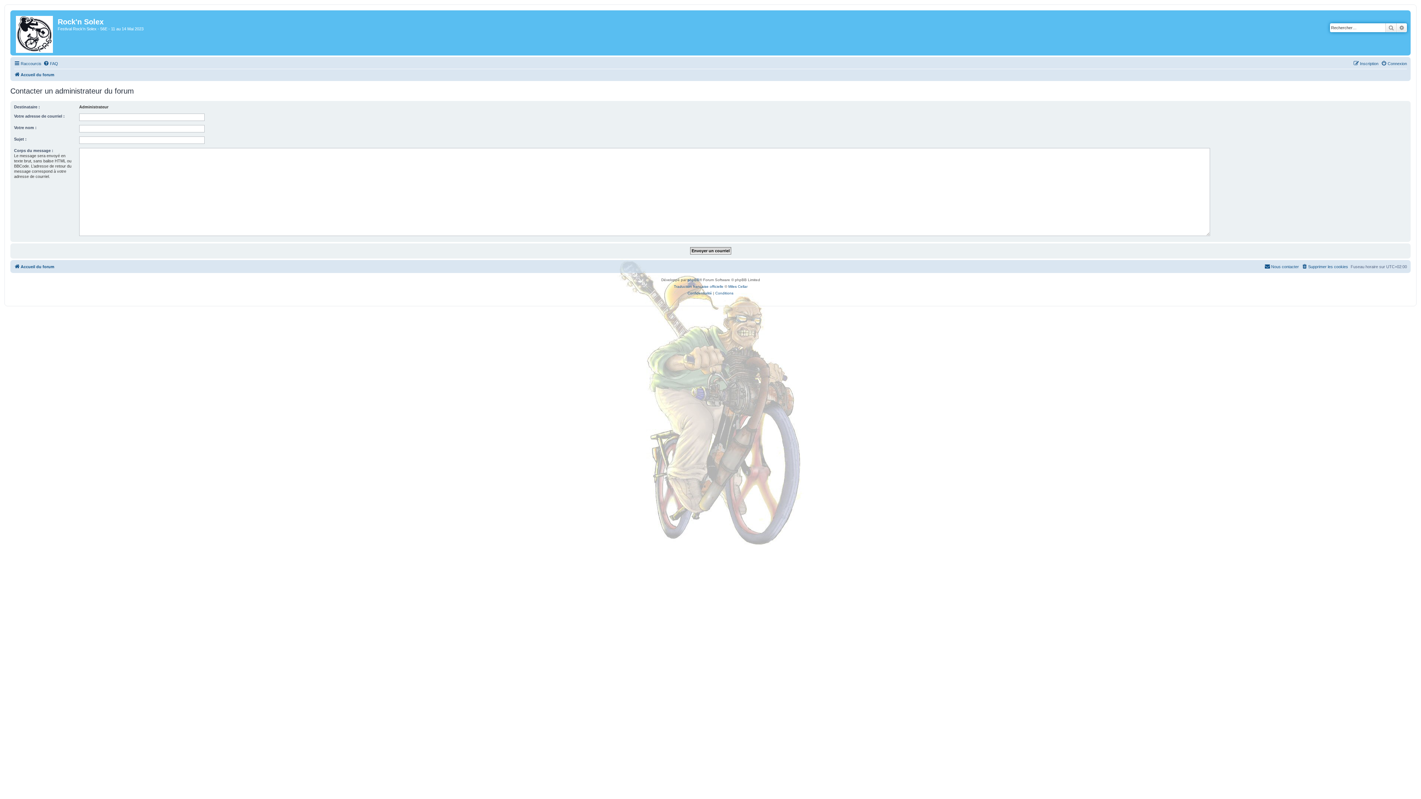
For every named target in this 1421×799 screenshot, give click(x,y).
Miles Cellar (738, 286)
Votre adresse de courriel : (39, 116)
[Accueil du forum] (35, 33)
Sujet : (20, 139)
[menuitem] (50, 63)
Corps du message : (33, 150)
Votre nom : (25, 127)
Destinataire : (27, 107)
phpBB (693, 280)
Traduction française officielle (698, 286)
